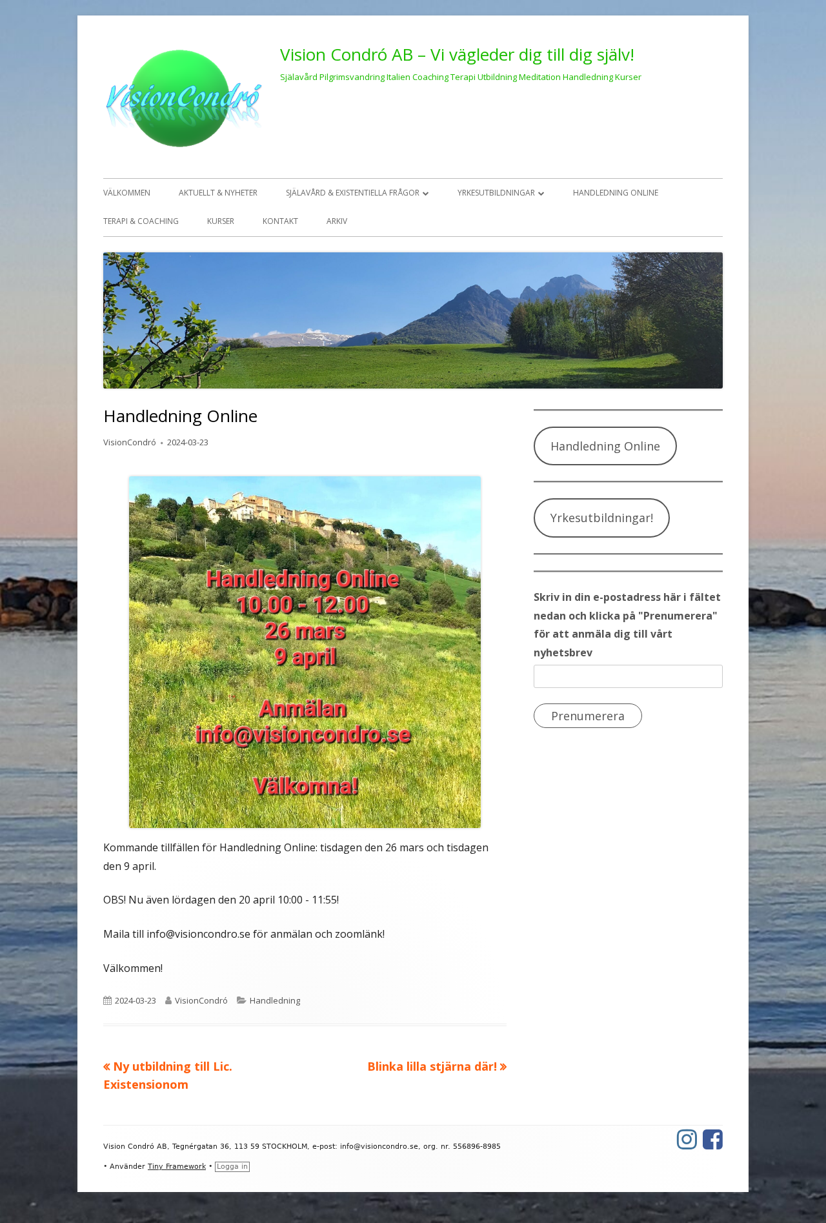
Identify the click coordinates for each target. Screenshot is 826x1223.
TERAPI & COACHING (141, 221)
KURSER (220, 221)
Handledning (275, 1000)
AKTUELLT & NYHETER (218, 192)
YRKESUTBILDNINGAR (496, 192)
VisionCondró (129, 442)
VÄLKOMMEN (126, 192)
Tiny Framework (177, 1166)
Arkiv (337, 221)
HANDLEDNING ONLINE (615, 192)
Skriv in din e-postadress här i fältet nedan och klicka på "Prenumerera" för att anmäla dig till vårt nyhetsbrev (627, 625)
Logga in (232, 1166)
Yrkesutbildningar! (601, 517)
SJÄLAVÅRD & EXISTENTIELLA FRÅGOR (352, 192)
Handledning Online (605, 446)
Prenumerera (588, 715)
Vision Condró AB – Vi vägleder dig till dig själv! (457, 54)
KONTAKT (280, 221)
